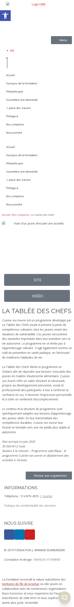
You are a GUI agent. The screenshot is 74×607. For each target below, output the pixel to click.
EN (12, 51)
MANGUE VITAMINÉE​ (47, 559)
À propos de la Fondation (21, 83)
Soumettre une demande (22, 100)
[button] (37, 296)
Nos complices (15, 124)
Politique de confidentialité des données (30, 505)
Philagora (12, 116)
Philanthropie (14, 91)
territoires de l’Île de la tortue (20, 584)
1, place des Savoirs (18, 108)
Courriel (47, 496)
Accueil (10, 75)
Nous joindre (14, 132)
